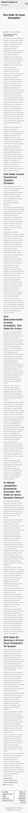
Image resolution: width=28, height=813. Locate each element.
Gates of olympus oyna (10, 780)
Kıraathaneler (9, 2)
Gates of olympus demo (11, 782)
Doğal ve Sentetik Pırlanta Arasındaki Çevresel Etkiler (22, 797)
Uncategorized (9, 784)
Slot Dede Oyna (8, 778)
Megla (10, 810)
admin (6, 32)
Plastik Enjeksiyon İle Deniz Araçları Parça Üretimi (7, 796)
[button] (26, 3)
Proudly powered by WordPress (14, 808)
